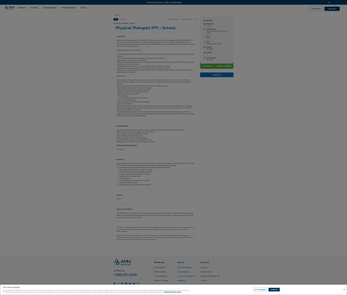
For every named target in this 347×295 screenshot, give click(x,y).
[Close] (344, 289)
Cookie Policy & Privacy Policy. (172, 292)
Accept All (274, 289)
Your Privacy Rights (260, 289)
